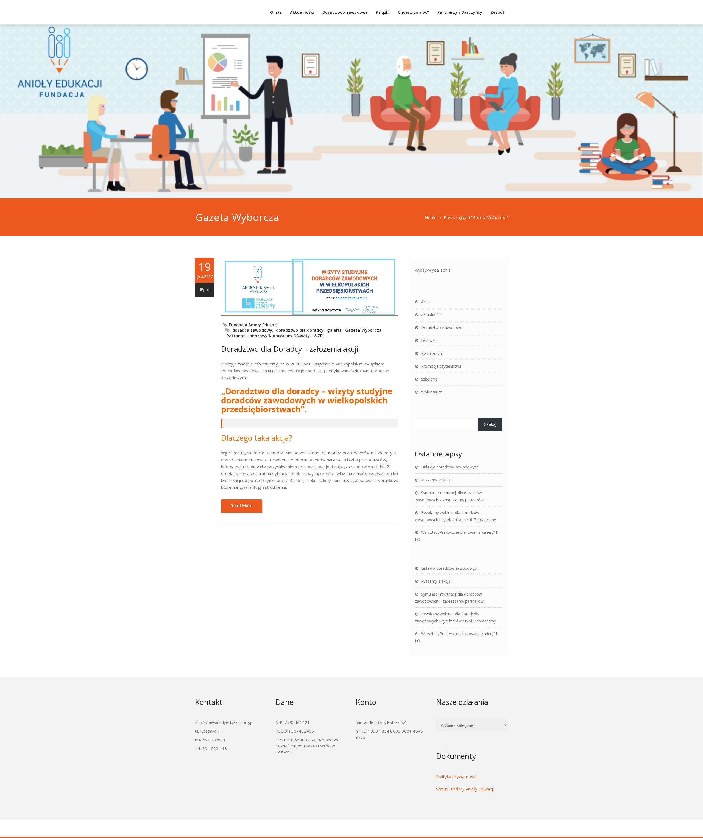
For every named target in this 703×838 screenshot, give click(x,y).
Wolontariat (431, 392)
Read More (242, 505)
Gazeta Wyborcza (363, 330)
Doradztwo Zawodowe (441, 327)
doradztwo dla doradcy (299, 330)
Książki (383, 12)
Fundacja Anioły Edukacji (254, 324)
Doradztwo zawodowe (345, 12)
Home (431, 217)
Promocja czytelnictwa (441, 366)
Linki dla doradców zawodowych (450, 467)
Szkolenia (429, 379)
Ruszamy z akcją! (436, 479)
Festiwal (428, 340)
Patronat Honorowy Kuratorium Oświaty (268, 335)
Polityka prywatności (456, 776)
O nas (276, 12)
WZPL (319, 335)
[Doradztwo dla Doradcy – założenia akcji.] (309, 287)
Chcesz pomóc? (413, 12)
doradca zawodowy (252, 330)
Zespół (497, 12)
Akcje (426, 301)
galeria (334, 330)
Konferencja (432, 353)
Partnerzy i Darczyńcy (459, 12)
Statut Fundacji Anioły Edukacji (465, 789)
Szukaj (490, 424)
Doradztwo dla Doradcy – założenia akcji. (290, 349)
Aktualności (302, 12)
